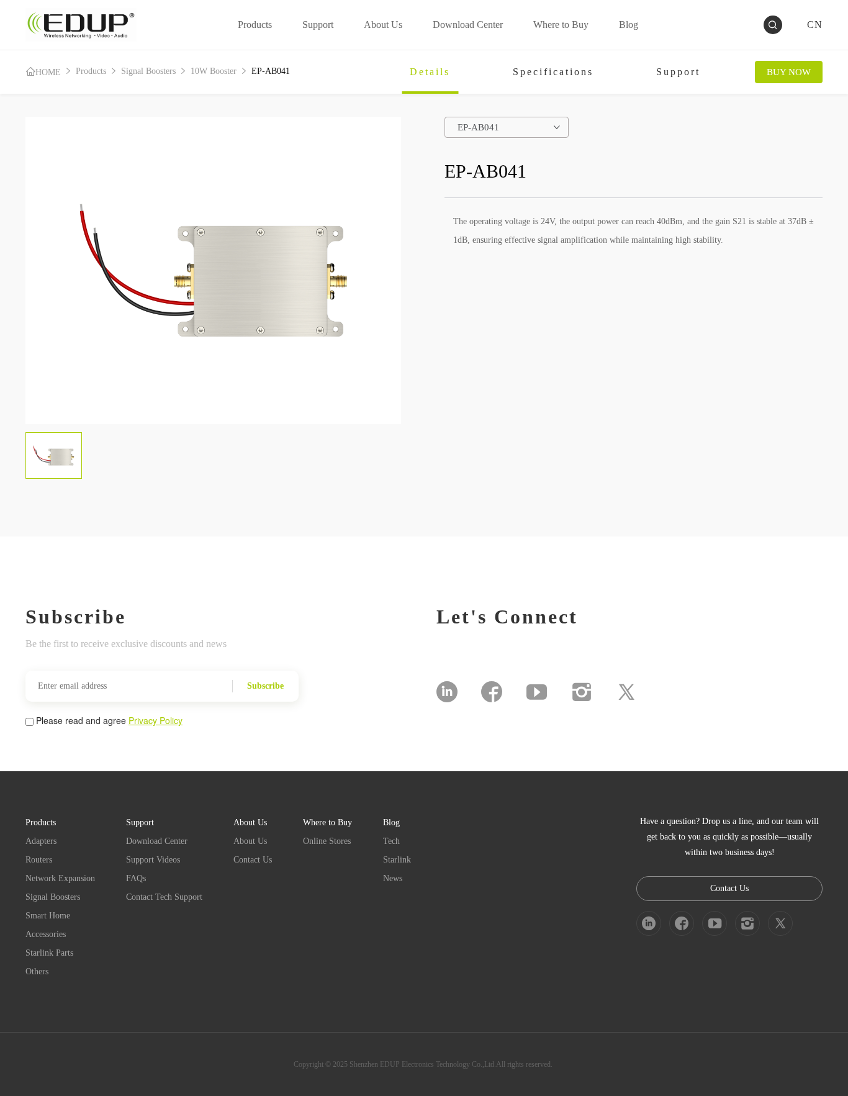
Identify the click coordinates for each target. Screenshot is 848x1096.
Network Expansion (60, 878)
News (392, 878)
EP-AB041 (270, 71)
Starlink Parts (49, 953)
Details (430, 71)
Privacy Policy (156, 720)
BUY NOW (789, 72)
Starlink (397, 859)
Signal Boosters (148, 71)
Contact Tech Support (164, 897)
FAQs (136, 878)
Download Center (156, 841)
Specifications (553, 71)
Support (678, 71)
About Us (250, 841)
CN (815, 24)
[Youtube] (537, 691)
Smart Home (47, 915)
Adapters (40, 841)
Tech (391, 841)
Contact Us (252, 859)
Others (36, 971)
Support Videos (153, 859)
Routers (38, 859)
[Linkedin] (447, 691)
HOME (48, 72)
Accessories (45, 934)
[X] (626, 691)
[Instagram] (581, 691)
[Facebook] (491, 691)
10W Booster (214, 71)
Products (91, 71)
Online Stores (327, 841)
